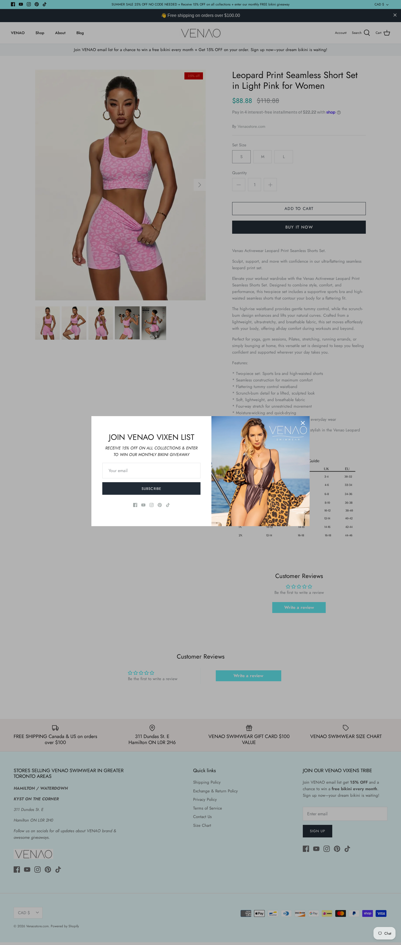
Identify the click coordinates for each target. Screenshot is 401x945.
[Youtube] (143, 505)
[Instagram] (151, 505)
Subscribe (151, 488)
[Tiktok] (168, 505)
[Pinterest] (160, 505)
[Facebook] (135, 505)
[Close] (303, 423)
